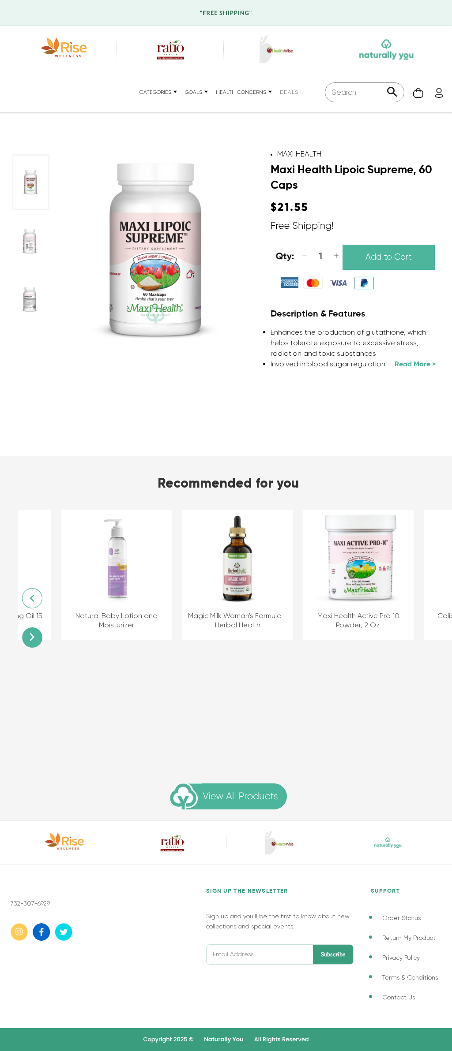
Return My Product (409, 937)
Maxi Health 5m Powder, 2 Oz (373, 615)
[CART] (413, 91)
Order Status (401, 917)
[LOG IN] (434, 91)
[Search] (392, 92)
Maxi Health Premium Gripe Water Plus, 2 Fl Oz (252, 620)
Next (32, 637)
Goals (194, 92)
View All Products (240, 796)
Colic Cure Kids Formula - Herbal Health (131, 620)
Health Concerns (241, 92)
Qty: (285, 256)
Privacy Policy (401, 957)
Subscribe (333, 954)
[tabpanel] (30, 182)
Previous (32, 598)
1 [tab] (20, 403)
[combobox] (364, 92)
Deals (289, 92)
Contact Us (398, 997)
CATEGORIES (156, 92)
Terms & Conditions (410, 977)
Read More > (415, 364)
